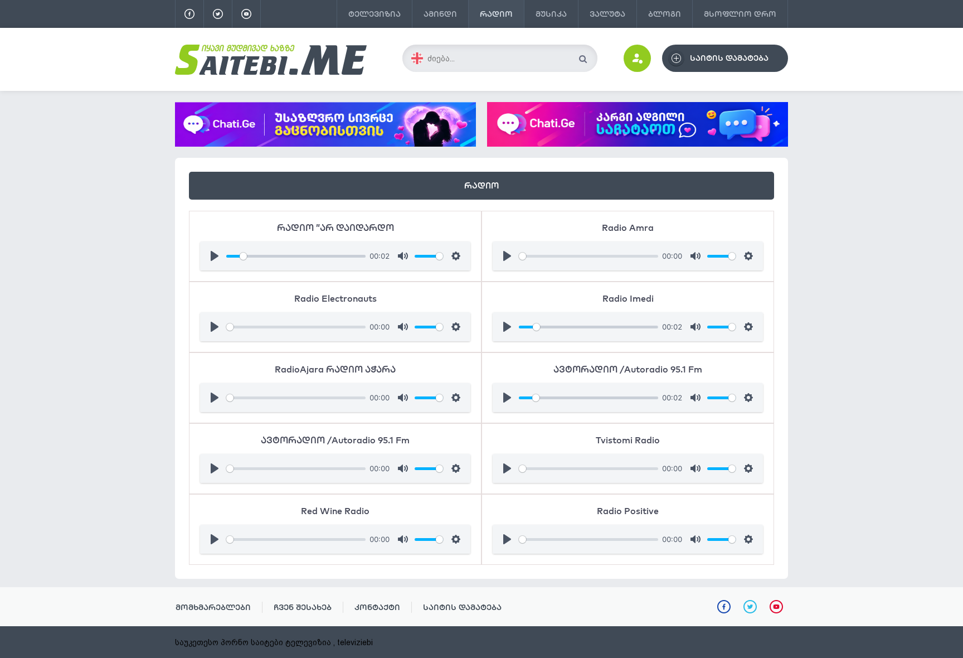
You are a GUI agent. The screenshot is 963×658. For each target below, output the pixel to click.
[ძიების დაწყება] (582, 59)
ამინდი (440, 14)
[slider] (296, 256)
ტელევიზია (374, 14)
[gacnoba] (325, 144)
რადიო (496, 14)
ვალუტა (607, 14)
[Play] (214, 256)
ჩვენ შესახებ (303, 607)
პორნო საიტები (252, 642)
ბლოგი (664, 14)
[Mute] (403, 256)
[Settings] (456, 256)
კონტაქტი (377, 607)
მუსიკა (551, 14)
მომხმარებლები (213, 607)
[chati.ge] (637, 124)
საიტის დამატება (462, 607)
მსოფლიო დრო (740, 14)
